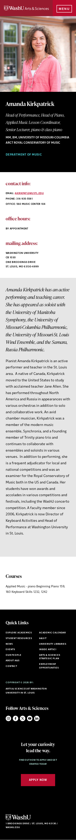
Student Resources (19, 638)
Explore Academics (19, 633)
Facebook (15, 718)
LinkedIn (37, 718)
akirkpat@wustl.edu (29, 193)
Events (10, 650)
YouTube (29, 718)
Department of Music (24, 154)
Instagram (8, 718)
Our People (13, 655)
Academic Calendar (52, 633)
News (9, 644)
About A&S (12, 661)
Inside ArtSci (47, 650)
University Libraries (52, 644)
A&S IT (43, 638)
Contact (11, 666)
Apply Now (38, 780)
